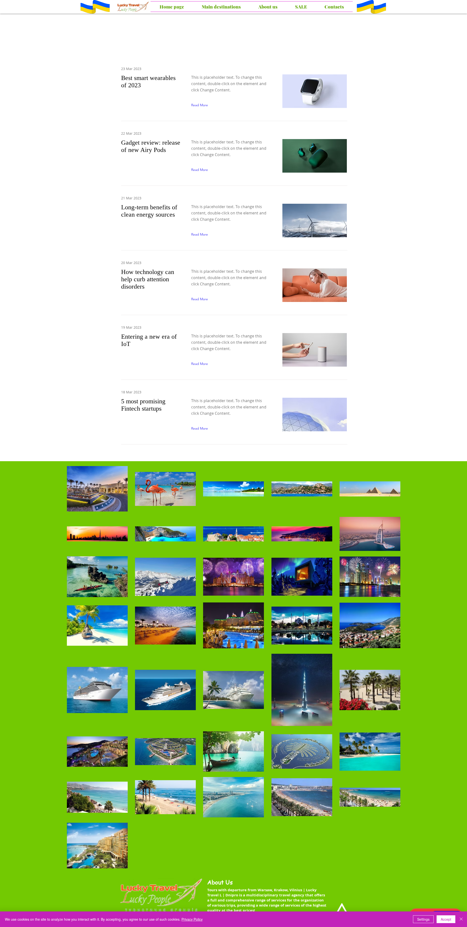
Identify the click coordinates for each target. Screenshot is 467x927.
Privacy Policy (192, 919)
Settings (423, 919)
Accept (446, 919)
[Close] (461, 919)
